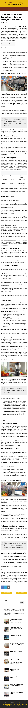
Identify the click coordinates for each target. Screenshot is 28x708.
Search (5, 600)
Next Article (21, 592)
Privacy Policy (10, 704)
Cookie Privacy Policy (22, 704)
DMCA (15, 704)
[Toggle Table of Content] (12, 44)
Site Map (20, 705)
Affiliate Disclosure (13, 705)
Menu (3, 9)
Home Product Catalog (14, 2)
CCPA (7, 705)
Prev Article (6, 592)
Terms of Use (4, 704)
